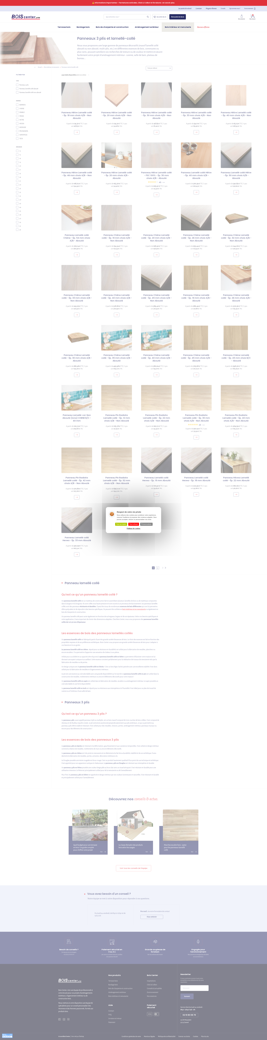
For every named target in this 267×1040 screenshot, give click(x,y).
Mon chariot (252, 19)
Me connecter (241, 19)
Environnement (248, 8)
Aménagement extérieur (147, 27)
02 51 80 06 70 (161, 17)
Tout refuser (133, 524)
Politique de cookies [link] (133, 528)
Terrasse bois (64, 27)
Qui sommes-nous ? (234, 8)
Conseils (223, 8)
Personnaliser (146, 524)
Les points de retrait (184, 8)
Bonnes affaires (203, 27)
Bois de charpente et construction (112, 27)
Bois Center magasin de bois (26, 16)
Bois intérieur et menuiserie (178, 27)
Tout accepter (121, 524)
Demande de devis (177, 17)
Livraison (199, 8)
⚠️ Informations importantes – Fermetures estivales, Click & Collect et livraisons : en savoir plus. (133, 3)
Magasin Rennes (211, 8)
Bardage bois (83, 27)
